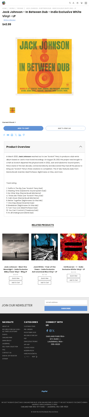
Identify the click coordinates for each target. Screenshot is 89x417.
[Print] (12, 135)
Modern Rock (29, 351)
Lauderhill (6, 344)
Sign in (5, 356)
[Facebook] (4, 135)
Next (86, 247)
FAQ (3, 350)
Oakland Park (7, 338)
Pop (25, 338)
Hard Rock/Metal (30, 354)
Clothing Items (29, 326)
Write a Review (9, 20)
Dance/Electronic (31, 341)
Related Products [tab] (43, 225)
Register (13, 356)
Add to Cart (16, 283)
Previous (2, 247)
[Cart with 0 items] (81, 3)
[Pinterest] (24, 135)
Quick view (15, 278)
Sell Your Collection (10, 347)
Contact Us (6, 353)
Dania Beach (6, 341)
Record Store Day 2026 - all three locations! (11, 330)
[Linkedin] (20, 135)
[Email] (8, 135)
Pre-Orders (28, 329)
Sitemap (5, 359)
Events (4, 334)
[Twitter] (16, 135)
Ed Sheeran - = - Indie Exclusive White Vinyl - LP (73, 268)
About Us (5, 326)
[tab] (44, 147)
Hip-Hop (26, 345)
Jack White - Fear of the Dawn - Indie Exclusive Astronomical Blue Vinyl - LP (44, 269)
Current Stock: (8, 122)
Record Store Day (30, 335)
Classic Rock (29, 348)
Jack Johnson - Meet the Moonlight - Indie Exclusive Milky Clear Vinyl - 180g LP (15, 269)
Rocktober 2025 (30, 332)
